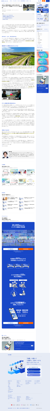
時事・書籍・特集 (39, 42)
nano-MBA (9, 387)
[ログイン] (40, 1)
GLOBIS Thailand (18, 400)
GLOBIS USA (18, 401)
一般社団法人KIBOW (28, 397)
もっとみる (10, 157)
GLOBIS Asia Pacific (19, 396)
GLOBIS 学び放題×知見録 (10, 391)
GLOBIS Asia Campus (19, 397)
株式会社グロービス (10, 396)
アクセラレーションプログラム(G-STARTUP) (37, 383)
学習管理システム (18, 385)
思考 (38, 32)
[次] (33, 173)
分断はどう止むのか (5, 19)
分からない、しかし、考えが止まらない (8, 15)
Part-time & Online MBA (10, 389)
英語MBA (9, 386)
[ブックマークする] (9, 174)
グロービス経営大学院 (10, 397)
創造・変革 (39, 38)
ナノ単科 (30, 375)
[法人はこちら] (47, 1)
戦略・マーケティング (40, 33)
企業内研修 (18, 382)
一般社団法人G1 (27, 396)
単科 (31, 372)
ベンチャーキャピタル (36, 382)
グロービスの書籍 (27, 382)
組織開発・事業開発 (18, 386)
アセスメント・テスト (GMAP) (19, 384)
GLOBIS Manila (18, 399)
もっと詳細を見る (10, 249)
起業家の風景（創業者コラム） (40, 47)
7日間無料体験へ (43, 1)
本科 (31, 369)
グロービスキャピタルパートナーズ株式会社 (11, 398)
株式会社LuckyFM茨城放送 (28, 399)
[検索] (38, 1)
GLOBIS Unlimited (9, 392)
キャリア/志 (39, 43)
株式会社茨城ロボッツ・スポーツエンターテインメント (29, 398)
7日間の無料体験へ (26, 249)
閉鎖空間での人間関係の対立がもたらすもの (8, 16)
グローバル (39, 37)
